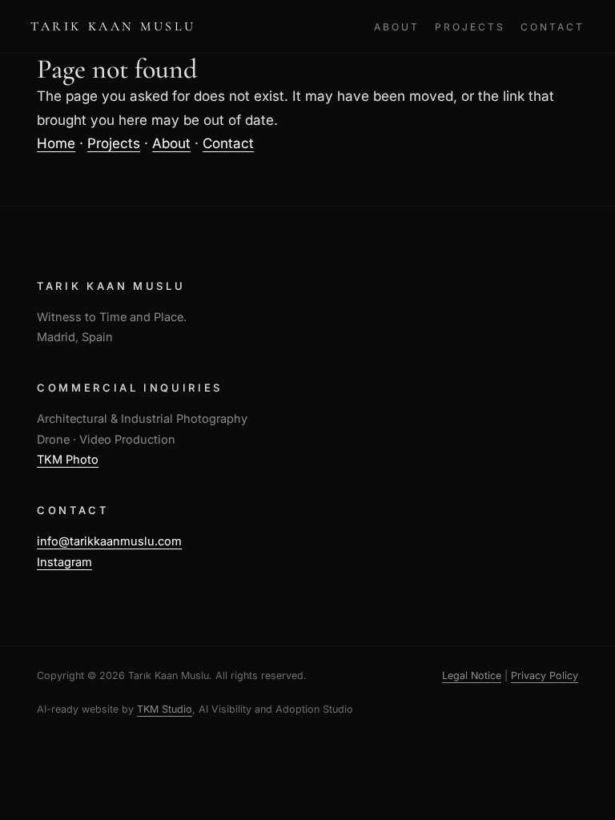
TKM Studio (164, 709)
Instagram (64, 562)
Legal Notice (471, 675)
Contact (552, 27)
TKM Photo (67, 459)
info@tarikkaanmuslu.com (109, 541)
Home (56, 143)
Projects (469, 27)
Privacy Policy (544, 675)
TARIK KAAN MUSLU (112, 26)
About (396, 27)
